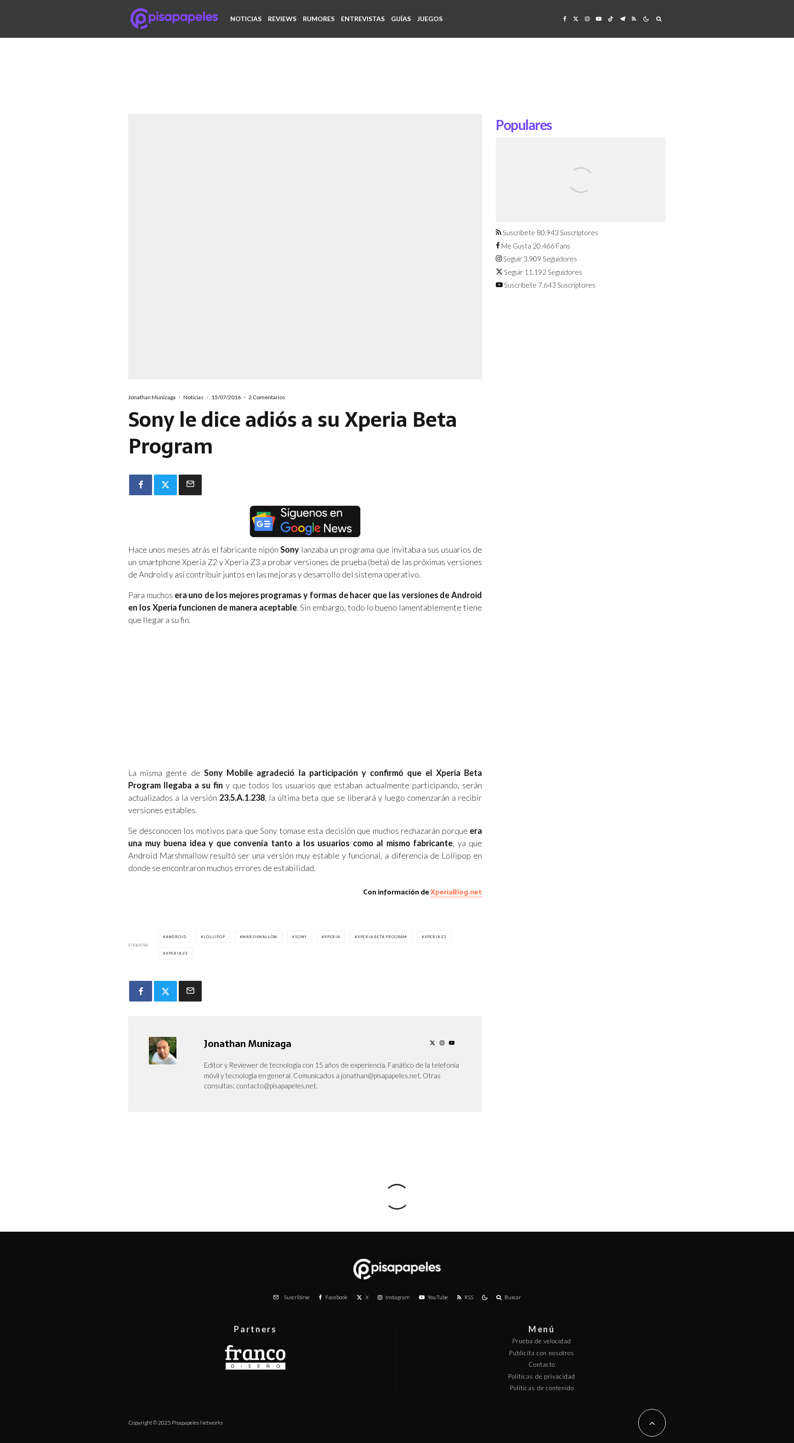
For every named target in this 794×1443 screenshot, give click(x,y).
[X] (576, 18)
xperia (332, 936)
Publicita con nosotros (541, 1353)
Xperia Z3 (177, 953)
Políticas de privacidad (541, 1376)
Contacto (541, 1364)
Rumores (319, 19)
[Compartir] (140, 485)
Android (176, 936)
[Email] (190, 485)
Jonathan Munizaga (152, 397)
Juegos (429, 19)
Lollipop (214, 936)
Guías (401, 19)
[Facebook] (565, 18)
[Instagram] (587, 18)
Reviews (282, 19)
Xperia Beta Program (382, 936)
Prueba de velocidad (541, 1341)
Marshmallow (260, 936)
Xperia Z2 (436, 936)
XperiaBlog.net (456, 892)
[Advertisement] (397, 82)
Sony (301, 936)
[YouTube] (599, 18)
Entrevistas (363, 19)
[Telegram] (623, 18)
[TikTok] (611, 18)
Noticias (245, 19)
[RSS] (634, 18)
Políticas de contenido (542, 1388)
